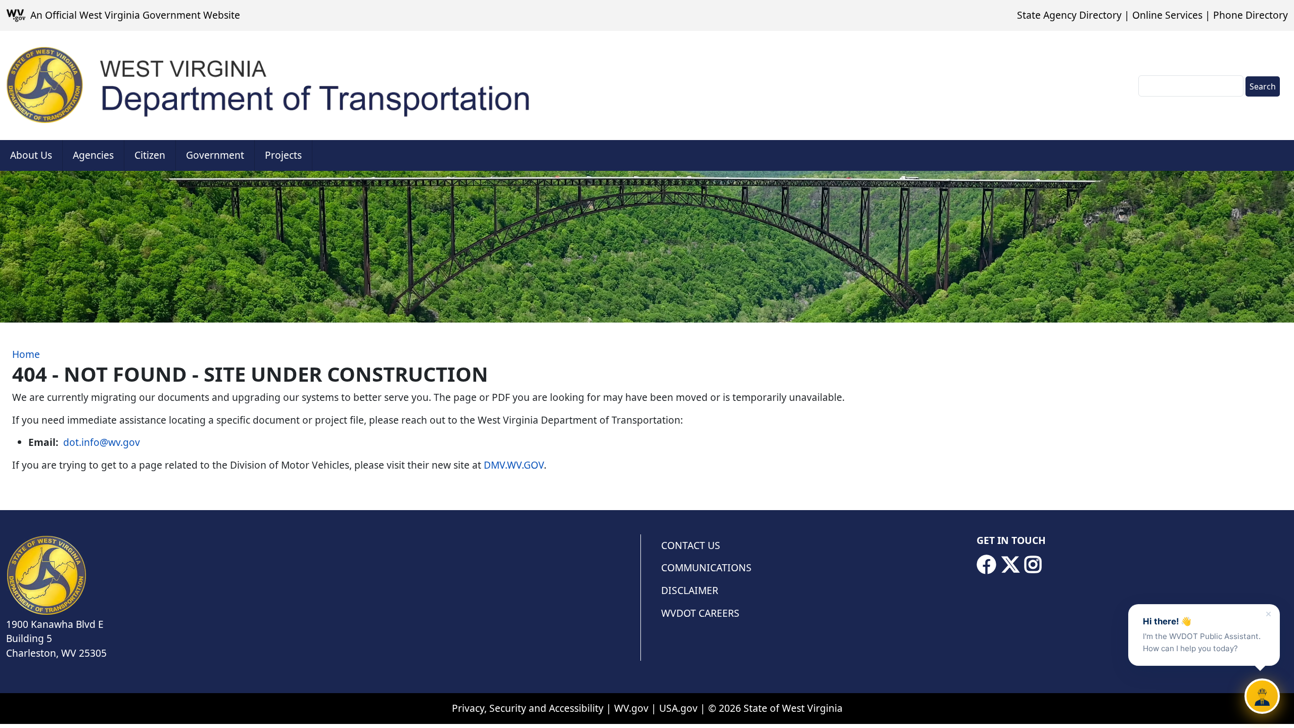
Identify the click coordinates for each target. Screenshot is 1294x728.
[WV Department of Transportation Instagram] (1033, 564)
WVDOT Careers (700, 613)
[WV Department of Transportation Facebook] (986, 564)
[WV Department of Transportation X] (1010, 564)
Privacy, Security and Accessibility (528, 708)
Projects (283, 155)
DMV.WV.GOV (514, 465)
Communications (706, 567)
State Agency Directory (1069, 15)
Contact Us (690, 545)
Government (215, 155)
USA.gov (678, 708)
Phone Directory (1250, 15)
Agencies (93, 155)
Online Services (1167, 15)
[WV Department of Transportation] (269, 85)
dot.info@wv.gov (101, 442)
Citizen (149, 155)
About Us (31, 155)
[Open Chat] (1262, 696)
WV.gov (631, 708)
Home (26, 354)
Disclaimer (689, 590)
